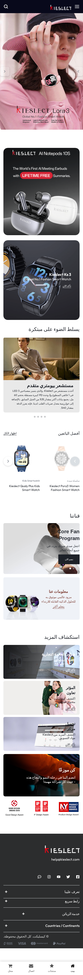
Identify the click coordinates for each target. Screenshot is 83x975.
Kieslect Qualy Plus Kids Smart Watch (24, 488)
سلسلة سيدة (73, 480)
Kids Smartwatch (31, 480)
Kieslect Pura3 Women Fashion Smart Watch (65, 488)
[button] (78, 71)
